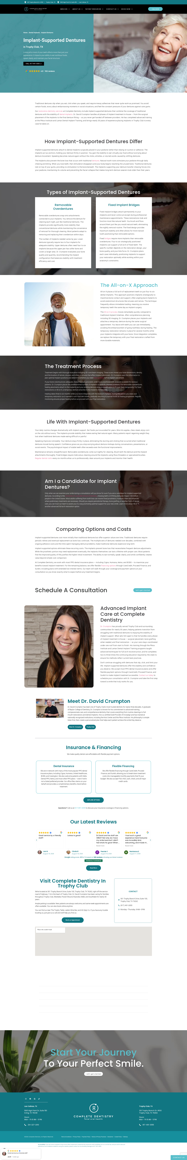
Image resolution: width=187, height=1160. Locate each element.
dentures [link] (95, 161)
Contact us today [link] (146, 675)
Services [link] (63, 9)
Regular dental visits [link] (43, 458)
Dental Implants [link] (34, 33)
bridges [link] (108, 238)
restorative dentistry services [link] (50, 111)
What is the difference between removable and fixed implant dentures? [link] (67, 990)
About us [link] (76, 9)
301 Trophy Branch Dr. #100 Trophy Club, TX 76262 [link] (150, 1111)
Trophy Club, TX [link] (146, 1106)
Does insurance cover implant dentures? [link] (56, 1010)
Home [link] (25, 33)
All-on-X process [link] (111, 312)
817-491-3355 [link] (80, 808)
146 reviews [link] (98, 857)
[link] (33, 2)
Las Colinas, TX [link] (30, 1106)
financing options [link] (108, 566)
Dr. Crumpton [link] (106, 626)
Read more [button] (68, 846)
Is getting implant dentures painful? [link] (54, 1004)
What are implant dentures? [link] (51, 984)
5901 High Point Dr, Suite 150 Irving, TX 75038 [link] (35, 1111)
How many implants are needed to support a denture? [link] (61, 997)
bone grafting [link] (99, 378)
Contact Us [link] (111, 9)
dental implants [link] (66, 114)
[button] (150, 840)
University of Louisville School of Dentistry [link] (81, 496)
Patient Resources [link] (93, 9)
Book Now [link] (125, 9)
